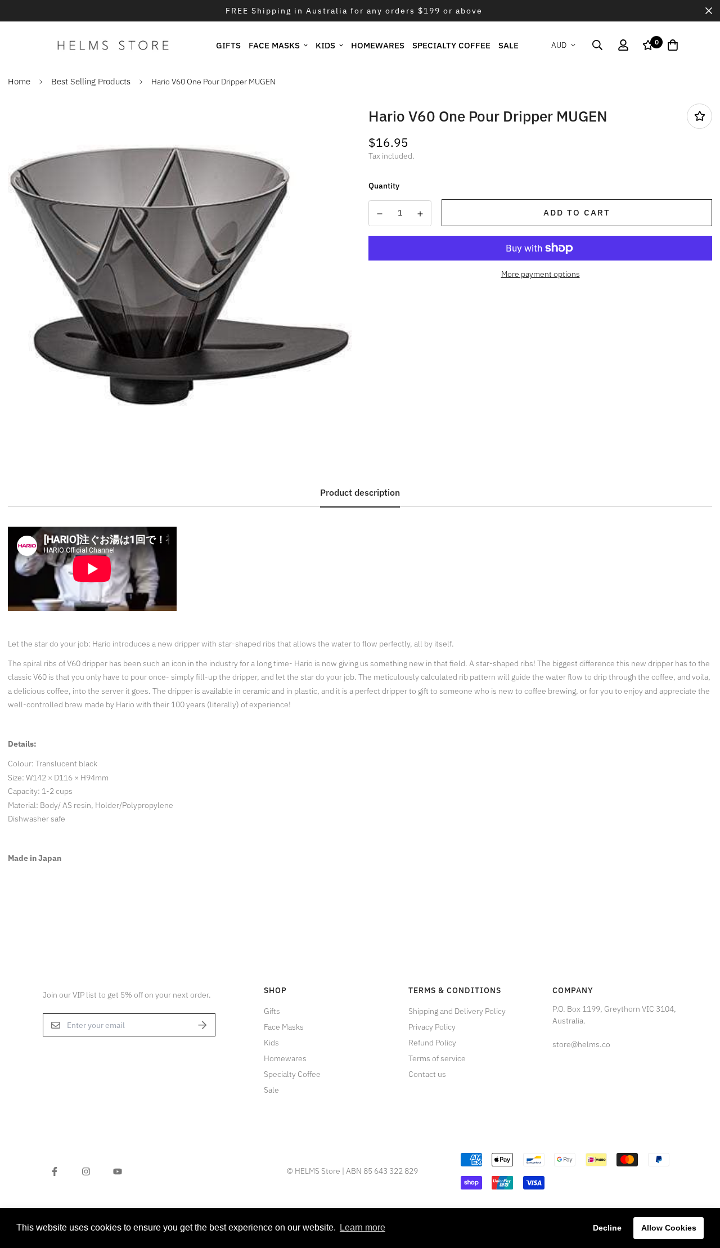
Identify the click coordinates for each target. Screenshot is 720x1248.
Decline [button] (607, 1227)
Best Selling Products (90, 81)
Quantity (383, 186)
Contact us (427, 1074)
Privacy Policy (432, 1027)
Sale (508, 44)
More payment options (540, 274)
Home (19, 81)
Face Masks (274, 44)
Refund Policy (432, 1043)
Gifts (228, 44)
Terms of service (437, 1058)
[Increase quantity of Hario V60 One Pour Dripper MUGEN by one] (420, 214)
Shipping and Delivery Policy (457, 1011)
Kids (325, 44)
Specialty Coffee (451, 44)
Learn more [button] (362, 1227)
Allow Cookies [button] (668, 1227)
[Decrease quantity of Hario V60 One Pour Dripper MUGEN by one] (379, 214)
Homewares (377, 44)
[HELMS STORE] (113, 45)
